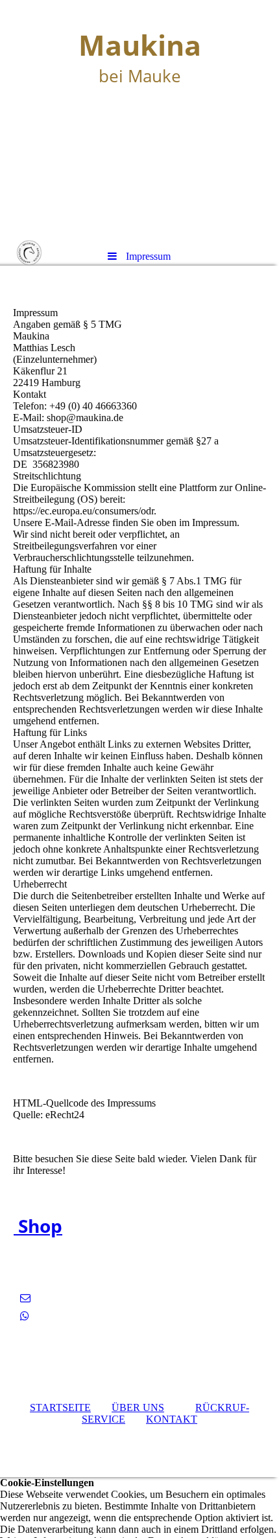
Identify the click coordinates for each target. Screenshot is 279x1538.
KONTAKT (171, 1419)
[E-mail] (25, 1297)
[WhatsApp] (24, 1316)
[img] (139, 120)
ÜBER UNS (138, 1407)
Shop (38, 1225)
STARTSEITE (60, 1407)
